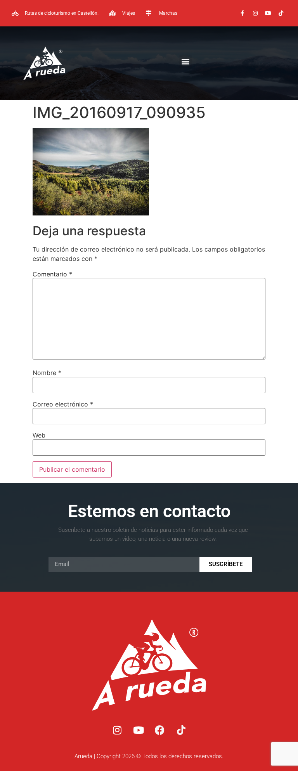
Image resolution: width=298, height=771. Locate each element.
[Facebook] (160, 730)
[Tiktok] (280, 13)
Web (39, 435)
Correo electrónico (63, 404)
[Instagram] (255, 13)
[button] (185, 61)
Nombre (47, 373)
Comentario (52, 274)
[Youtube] (268, 13)
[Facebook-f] (242, 13)
